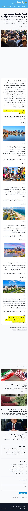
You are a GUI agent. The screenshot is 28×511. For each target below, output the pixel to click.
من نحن (25, 508)
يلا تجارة (25, 11)
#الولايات (14, 330)
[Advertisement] (14, 62)
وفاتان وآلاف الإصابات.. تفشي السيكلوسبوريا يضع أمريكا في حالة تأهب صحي (14, 410)
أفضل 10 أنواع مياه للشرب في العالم (17, 471)
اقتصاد (3, 6)
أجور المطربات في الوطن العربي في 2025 (16, 469)
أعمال (14, 6)
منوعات (21, 11)
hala (26, 26)
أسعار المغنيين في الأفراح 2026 (18, 464)
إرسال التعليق (23, 493)
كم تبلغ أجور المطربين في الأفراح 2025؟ (16, 466)
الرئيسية (24, 6)
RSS (9, 508)
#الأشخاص (24, 327)
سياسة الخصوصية (14, 508)
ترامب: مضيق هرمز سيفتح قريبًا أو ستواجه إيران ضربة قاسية (14, 449)
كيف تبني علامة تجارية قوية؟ (18, 473)
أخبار (19, 6)
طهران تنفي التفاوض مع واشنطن (18, 452)
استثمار (9, 6)
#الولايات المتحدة (13, 327)
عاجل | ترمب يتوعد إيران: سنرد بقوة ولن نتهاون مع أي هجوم (16, 435)
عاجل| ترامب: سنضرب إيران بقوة (19, 454)
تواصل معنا (20, 508)
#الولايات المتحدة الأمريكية (22, 330)
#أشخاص (19, 327)
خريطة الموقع (4, 508)
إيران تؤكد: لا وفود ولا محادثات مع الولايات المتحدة (15, 386)
